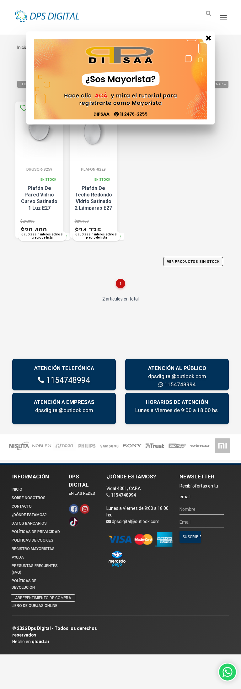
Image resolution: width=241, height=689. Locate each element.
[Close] (208, 37)
